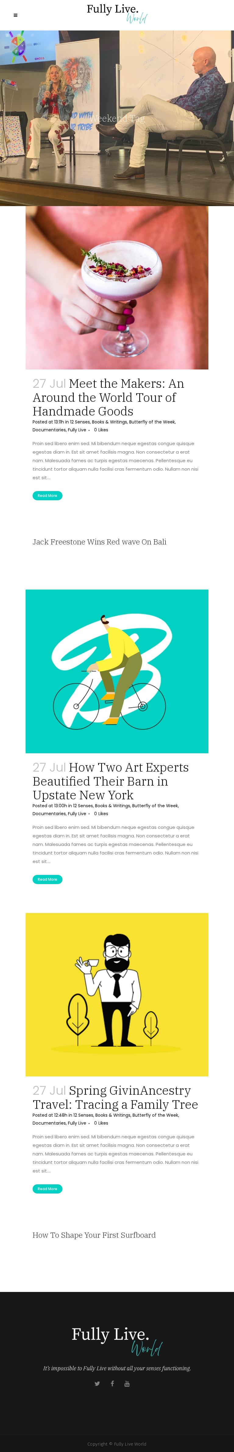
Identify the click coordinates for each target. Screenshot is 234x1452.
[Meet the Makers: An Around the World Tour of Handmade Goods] (117, 287)
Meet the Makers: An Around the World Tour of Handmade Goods (108, 397)
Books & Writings (109, 422)
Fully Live (77, 430)
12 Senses (80, 422)
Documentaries (49, 430)
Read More (47, 495)
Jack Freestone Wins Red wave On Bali (99, 542)
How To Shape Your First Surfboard (94, 1235)
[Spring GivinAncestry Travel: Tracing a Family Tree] (117, 994)
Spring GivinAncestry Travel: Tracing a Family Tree (115, 1097)
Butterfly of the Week (152, 422)
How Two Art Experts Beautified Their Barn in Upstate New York (111, 781)
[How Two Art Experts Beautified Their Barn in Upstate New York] (117, 671)
